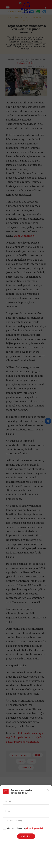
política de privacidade (34, 828)
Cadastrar (26, 836)
